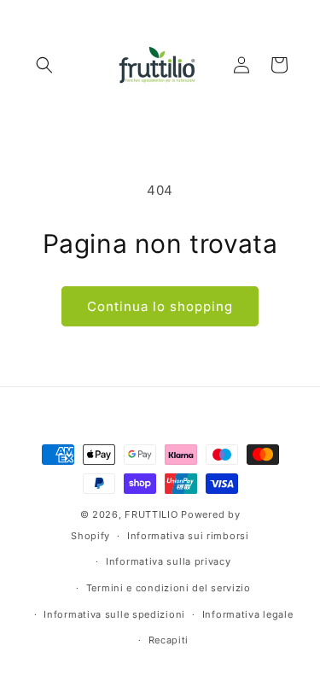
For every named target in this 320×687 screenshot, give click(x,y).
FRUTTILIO (151, 514)
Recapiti (168, 640)
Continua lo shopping (160, 306)
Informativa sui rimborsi (188, 536)
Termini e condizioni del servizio (168, 588)
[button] (44, 65)
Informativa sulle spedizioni (114, 614)
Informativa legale (248, 614)
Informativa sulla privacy (168, 561)
